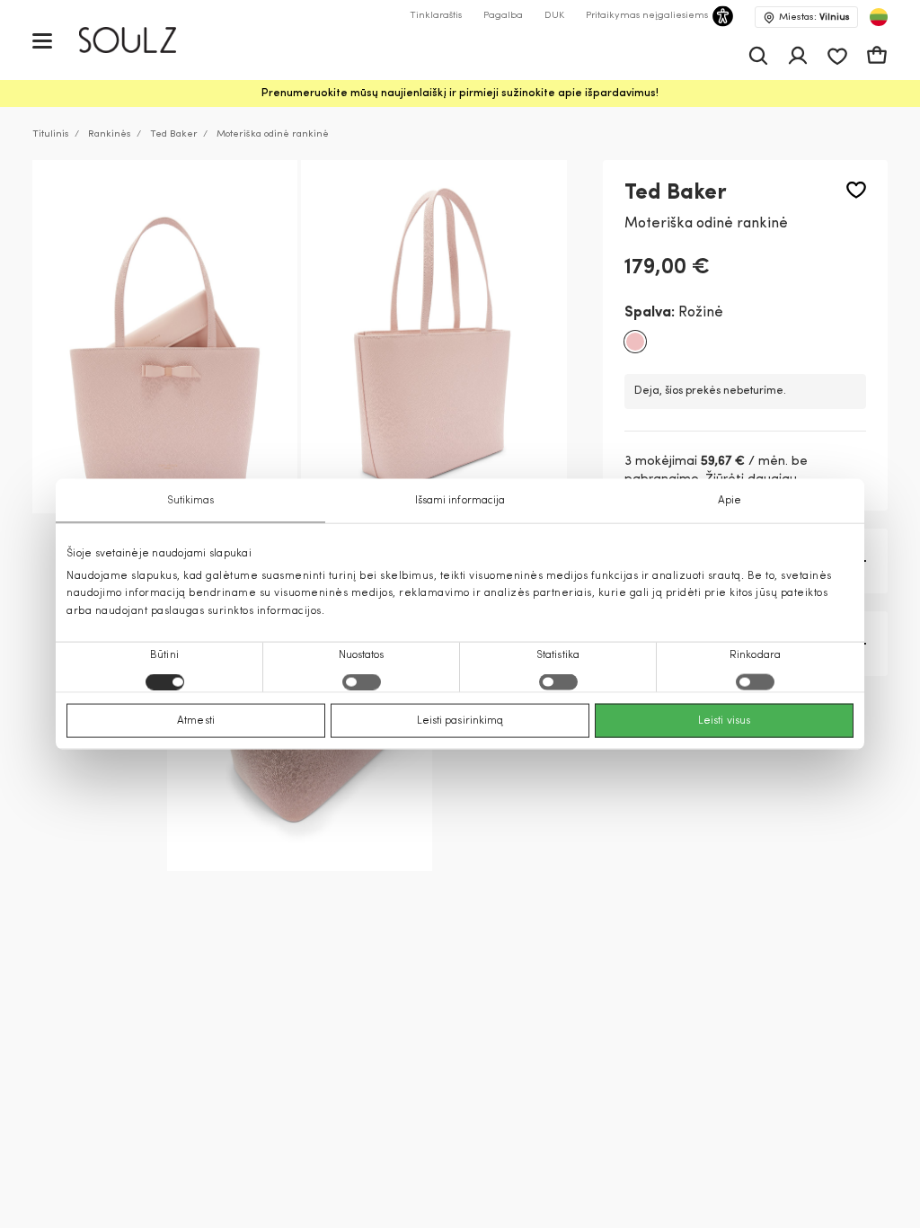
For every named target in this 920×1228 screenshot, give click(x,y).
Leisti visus (724, 720)
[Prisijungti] (798, 56)
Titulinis (50, 134)
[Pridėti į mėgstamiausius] (856, 190)
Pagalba (503, 16)
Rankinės (109, 134)
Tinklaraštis (436, 16)
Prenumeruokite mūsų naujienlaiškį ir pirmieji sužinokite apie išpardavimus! (460, 93)
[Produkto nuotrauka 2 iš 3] (433, 337)
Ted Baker (174, 134)
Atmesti (196, 720)
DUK (554, 16)
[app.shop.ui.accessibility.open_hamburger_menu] (42, 40)
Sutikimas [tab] (191, 500)
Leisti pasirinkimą (460, 720)
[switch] (361, 681)
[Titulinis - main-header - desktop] (140, 40)
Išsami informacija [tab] (460, 500)
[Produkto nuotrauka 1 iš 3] (164, 337)
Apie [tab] (729, 500)
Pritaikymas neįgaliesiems (647, 16)
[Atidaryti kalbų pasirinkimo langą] (879, 17)
